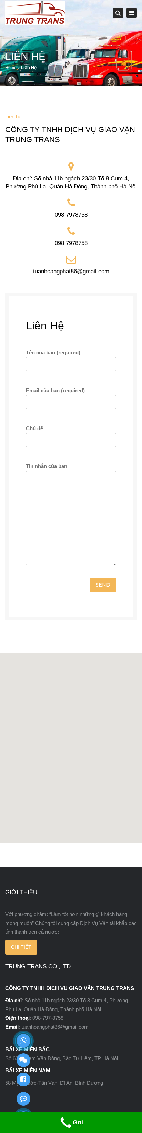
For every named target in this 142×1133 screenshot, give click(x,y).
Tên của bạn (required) (53, 352)
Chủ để (34, 428)
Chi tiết (21, 947)
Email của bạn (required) (55, 390)
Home (11, 67)
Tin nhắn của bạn (46, 466)
